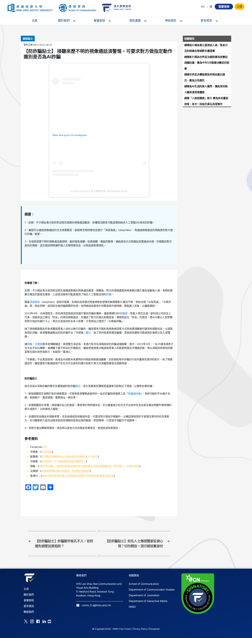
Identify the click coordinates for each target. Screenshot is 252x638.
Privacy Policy (140, 628)
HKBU (132, 606)
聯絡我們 (29, 611)
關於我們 (63, 20)
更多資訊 (206, 20)
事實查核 (99, 20)
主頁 (34, 20)
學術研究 (170, 20)
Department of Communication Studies (152, 589)
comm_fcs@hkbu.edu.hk (96, 605)
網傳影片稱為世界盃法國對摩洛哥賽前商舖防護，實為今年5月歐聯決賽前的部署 (206, 62)
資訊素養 (135, 20)
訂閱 (239, 6)
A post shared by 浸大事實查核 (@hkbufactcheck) (99, 191)
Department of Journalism (144, 595)
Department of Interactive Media (148, 601)
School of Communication (144, 583)
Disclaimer (154, 628)
